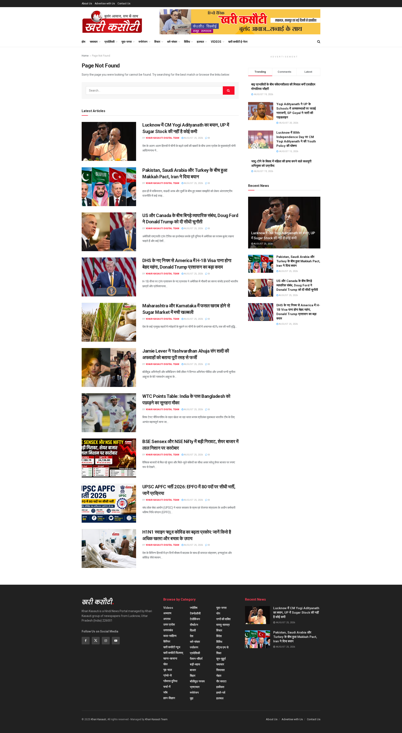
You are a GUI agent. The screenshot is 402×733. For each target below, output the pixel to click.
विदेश (219, 636)
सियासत (220, 670)
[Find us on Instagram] (106, 640)
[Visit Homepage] (112, 22)
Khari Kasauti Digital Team (162, 138)
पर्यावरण (194, 647)
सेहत (218, 675)
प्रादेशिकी (109, 41)
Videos (216, 41)
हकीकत (220, 687)
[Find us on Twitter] (96, 640)
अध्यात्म (167, 613)
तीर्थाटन (194, 624)
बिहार (192, 675)
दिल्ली (193, 630)
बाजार (193, 670)
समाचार (94, 41)
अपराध (166, 619)
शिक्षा (218, 653)
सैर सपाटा (221, 681)
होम (83, 41)
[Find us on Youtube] (116, 640)
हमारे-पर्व (220, 692)
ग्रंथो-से (167, 675)
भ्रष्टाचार (195, 687)
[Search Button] (318, 41)
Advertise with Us (105, 3)
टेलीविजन (195, 619)
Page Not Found (101, 55)
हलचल (200, 41)
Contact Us (123, 3)
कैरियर (166, 641)
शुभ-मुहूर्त (221, 658)
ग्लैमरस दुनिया (170, 681)
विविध (187, 41)
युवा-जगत (126, 41)
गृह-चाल (167, 669)
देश (191, 636)
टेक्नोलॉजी (195, 613)
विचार (157, 41)
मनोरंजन (143, 41)
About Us (87, 3)
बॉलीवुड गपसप (197, 681)
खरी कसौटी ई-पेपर (237, 41)
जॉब (165, 692)
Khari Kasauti (98, 719)
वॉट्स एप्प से (222, 647)
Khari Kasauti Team (156, 719)
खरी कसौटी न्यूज (171, 647)
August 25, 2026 (193, 138)
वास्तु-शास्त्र (223, 624)
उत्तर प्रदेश (169, 624)
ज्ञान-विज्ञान (169, 698)
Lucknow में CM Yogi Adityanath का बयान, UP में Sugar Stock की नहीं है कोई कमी (296, 612)
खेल (165, 664)
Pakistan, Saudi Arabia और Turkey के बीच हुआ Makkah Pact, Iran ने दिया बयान (298, 261)
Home (85, 55)
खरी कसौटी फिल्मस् (173, 652)
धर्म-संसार (172, 41)
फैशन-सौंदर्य (196, 658)
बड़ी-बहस (195, 664)
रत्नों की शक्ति (223, 619)
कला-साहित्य (170, 635)
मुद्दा (191, 698)
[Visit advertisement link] (240, 21)
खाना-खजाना (170, 658)
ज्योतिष (193, 607)
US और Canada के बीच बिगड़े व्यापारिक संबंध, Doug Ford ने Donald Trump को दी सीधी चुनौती (297, 285)
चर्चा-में (166, 686)
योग (218, 613)
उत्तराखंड (168, 630)
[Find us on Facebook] (86, 640)
